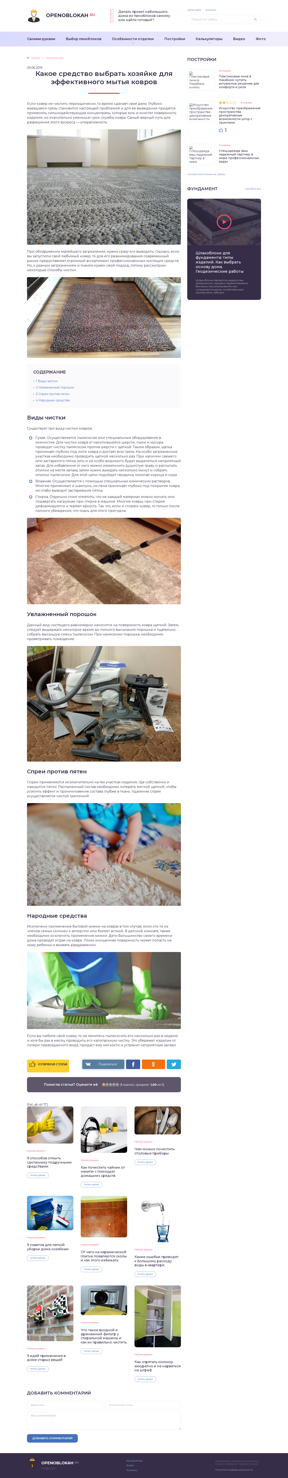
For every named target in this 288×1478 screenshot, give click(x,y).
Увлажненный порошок (55, 387)
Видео (130, 1465)
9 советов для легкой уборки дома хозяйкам (48, 1247)
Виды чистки (47, 381)
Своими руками (36, 1150)
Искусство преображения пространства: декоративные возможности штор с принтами (239, 115)
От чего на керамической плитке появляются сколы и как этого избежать (104, 1256)
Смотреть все (253, 188)
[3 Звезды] (110, 1084)
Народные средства (53, 400)
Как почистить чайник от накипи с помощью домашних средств (103, 1171)
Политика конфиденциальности (234, 1469)
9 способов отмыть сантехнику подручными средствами (49, 1162)
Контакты (210, 10)
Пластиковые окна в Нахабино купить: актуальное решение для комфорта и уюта (239, 81)
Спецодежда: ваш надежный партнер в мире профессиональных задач (239, 156)
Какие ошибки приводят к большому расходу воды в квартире (157, 1261)
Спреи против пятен (52, 394)
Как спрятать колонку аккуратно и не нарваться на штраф (158, 1366)
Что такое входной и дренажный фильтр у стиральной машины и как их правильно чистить (104, 1336)
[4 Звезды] (114, 1084)
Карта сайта (194, 10)
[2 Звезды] (107, 1084)
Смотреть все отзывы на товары (206, 174)
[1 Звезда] (103, 1084)
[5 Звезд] (117, 1084)
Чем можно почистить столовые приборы (155, 1151)
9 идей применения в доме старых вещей (46, 1358)
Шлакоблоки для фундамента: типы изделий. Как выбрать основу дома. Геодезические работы (220, 262)
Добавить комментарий (52, 1438)
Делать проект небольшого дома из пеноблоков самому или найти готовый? (144, 16)
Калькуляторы (135, 1460)
